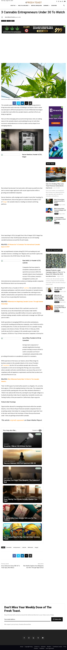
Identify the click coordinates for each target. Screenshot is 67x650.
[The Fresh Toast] (33, 2)
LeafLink (26, 288)
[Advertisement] (33, 49)
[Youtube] (42, 638)
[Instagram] (29, 638)
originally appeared (17, 420)
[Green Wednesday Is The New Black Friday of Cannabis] (49, 307)
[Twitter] (18, 103)
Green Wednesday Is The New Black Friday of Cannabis (60, 307)
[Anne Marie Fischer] (2, 17)
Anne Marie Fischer (10, 17)
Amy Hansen (49, 188)
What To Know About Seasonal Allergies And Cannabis (60, 210)
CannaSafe (6, 365)
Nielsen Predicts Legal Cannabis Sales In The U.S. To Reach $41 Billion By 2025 (55, 272)
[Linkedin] (22, 103)
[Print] (30, 103)
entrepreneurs (16, 547)
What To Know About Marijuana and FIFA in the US (59, 201)
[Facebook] (14, 103)
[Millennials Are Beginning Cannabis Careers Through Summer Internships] (49, 297)
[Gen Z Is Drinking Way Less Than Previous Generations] (56, 174)
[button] (64, 5)
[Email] (26, 103)
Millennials (30, 547)
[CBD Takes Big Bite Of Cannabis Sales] (49, 289)
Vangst (5, 202)
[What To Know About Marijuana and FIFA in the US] (49, 201)
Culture (8, 20)
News (13, 20)
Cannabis (4, 20)
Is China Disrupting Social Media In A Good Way (60, 219)
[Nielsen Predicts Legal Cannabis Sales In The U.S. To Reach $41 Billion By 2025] (56, 261)
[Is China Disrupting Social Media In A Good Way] (49, 219)
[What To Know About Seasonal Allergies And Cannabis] (49, 210)
